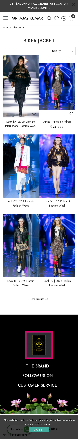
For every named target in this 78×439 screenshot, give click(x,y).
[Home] (27, 18)
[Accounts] (63, 18)
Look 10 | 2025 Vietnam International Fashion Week (20, 124)
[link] (49, 18)
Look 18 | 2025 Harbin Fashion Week (20, 283)
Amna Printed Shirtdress (57, 122)
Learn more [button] (47, 424)
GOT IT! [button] (39, 430)
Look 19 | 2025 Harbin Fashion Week (57, 283)
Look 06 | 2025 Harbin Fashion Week (57, 203)
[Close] (73, 4)
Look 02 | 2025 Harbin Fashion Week (20, 203)
